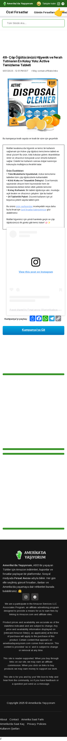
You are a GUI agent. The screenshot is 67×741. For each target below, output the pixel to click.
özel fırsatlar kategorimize (33, 209)
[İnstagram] (25, 596)
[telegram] (62, 3)
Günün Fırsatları (44, 12)
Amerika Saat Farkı (32, 719)
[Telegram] (34, 596)
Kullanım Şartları (10, 728)
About (3, 719)
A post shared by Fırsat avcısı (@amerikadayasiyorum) (37, 309)
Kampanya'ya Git (33, 329)
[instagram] (58, 3)
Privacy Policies (36, 723)
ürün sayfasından (24, 206)
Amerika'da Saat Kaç (12, 723)
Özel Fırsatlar (17, 12)
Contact (14, 719)
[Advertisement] (33, 44)
